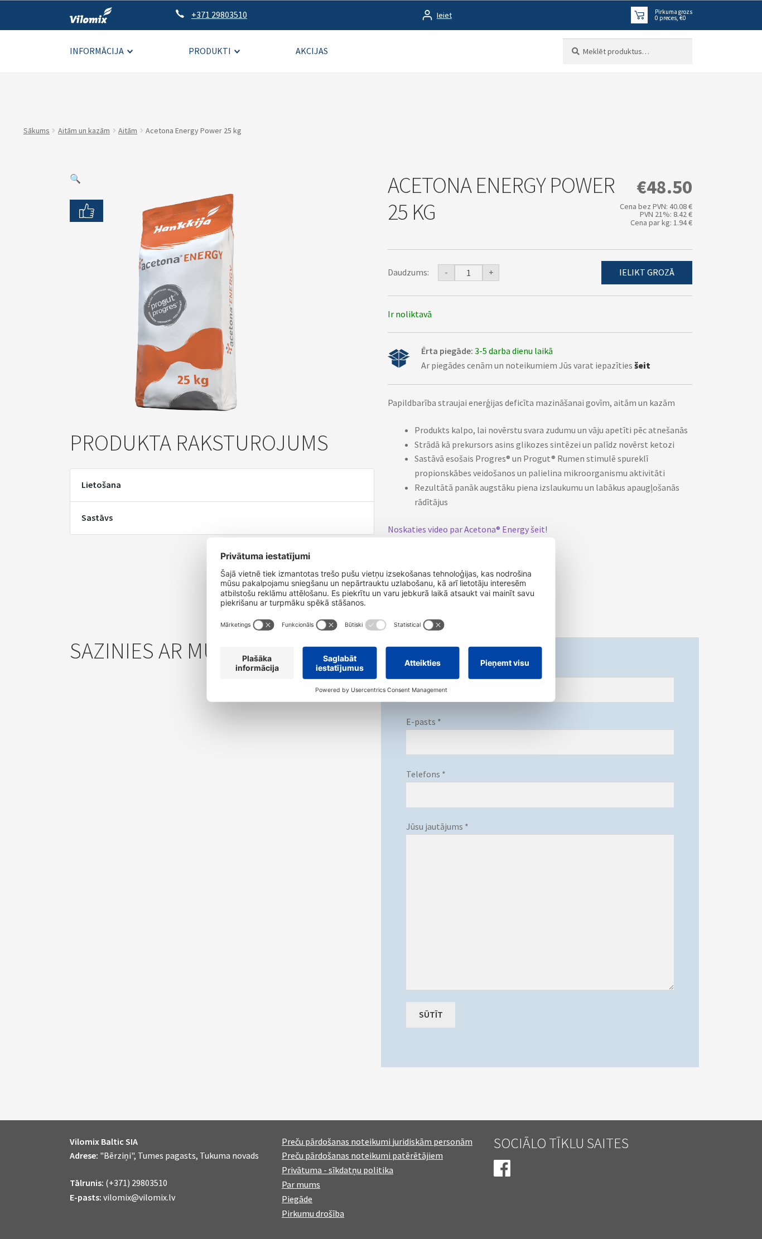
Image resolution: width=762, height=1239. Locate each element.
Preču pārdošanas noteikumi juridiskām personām (377, 1141)
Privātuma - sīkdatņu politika (337, 1169)
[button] (75, 178)
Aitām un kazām (84, 130)
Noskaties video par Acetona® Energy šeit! (467, 529)
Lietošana (101, 484)
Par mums (301, 1184)
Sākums (36, 130)
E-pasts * (423, 721)
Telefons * (426, 774)
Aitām (127, 130)
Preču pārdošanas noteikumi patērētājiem (362, 1155)
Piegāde (297, 1198)
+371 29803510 (219, 14)
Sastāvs (97, 517)
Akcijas (312, 50)
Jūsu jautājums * (437, 826)
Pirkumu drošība (313, 1213)
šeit (642, 365)
